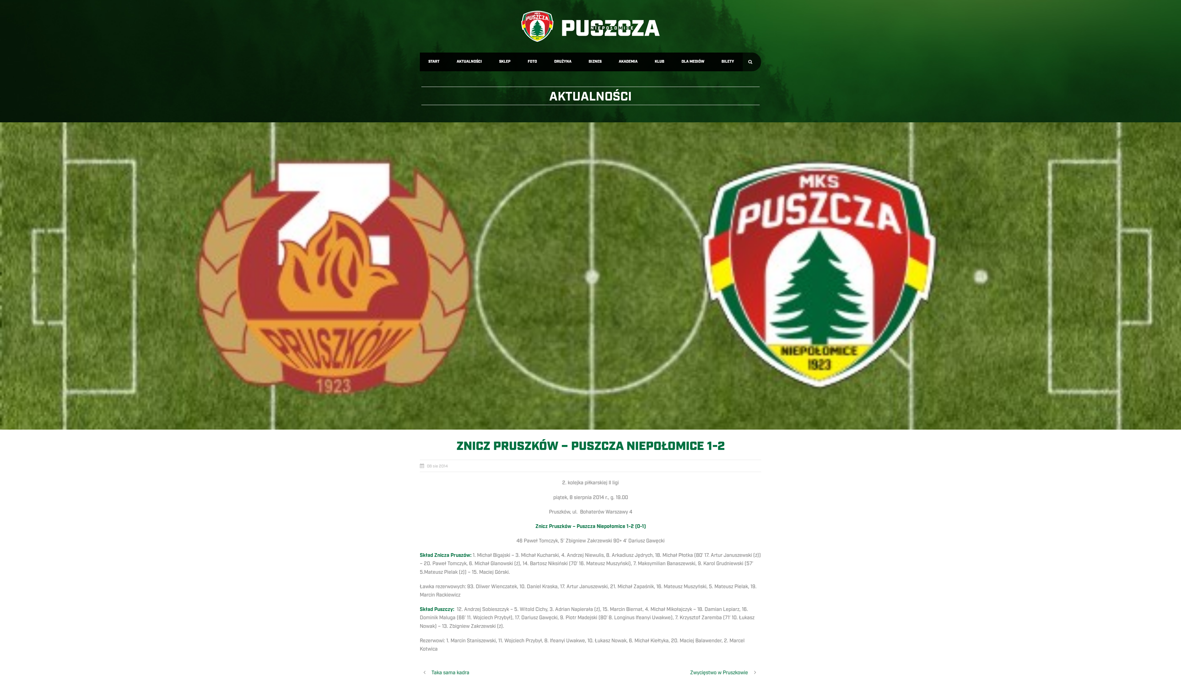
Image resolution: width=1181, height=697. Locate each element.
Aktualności (469, 61)
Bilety (728, 61)
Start (433, 61)
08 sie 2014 (437, 466)
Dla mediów (693, 61)
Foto (532, 61)
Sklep (505, 61)
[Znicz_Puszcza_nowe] (590, 276)
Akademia (628, 61)
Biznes (595, 61)
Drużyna (562, 61)
